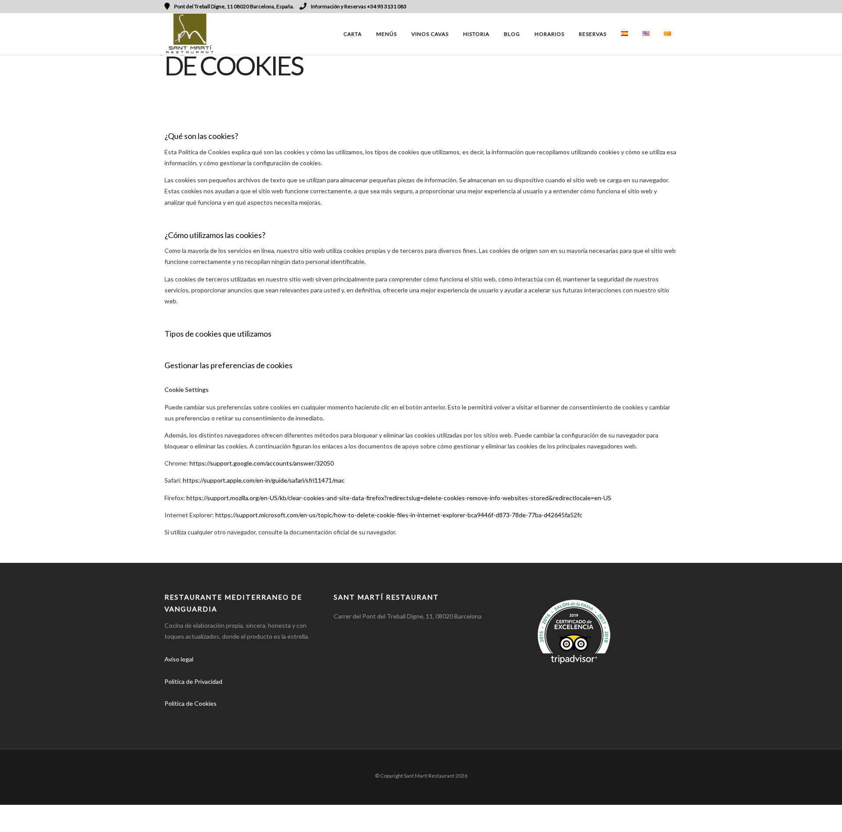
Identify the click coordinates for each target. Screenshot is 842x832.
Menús (386, 34)
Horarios (549, 34)
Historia (476, 34)
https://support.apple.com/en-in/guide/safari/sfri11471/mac (264, 480)
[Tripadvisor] (674, 6)
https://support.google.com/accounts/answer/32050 (261, 463)
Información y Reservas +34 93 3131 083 (359, 6)
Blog (512, 34)
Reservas (593, 34)
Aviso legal (178, 659)
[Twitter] (194, 717)
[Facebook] (174, 717)
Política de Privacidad (193, 681)
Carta (352, 34)
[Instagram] (663, 6)
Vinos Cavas (430, 34)
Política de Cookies (190, 703)
